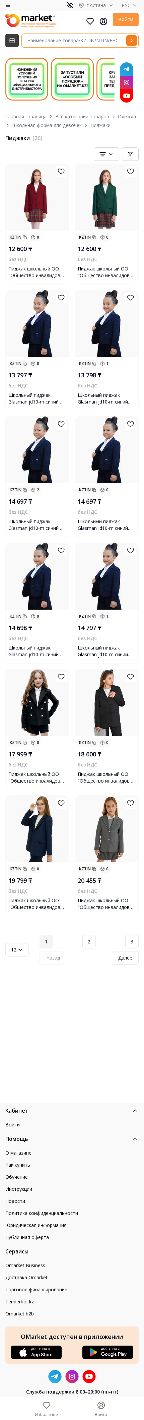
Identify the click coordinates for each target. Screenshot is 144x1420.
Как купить (17, 1165)
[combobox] (106, 154)
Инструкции (18, 1189)
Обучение (16, 1177)
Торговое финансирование (36, 1289)
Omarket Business (25, 1265)
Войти (125, 19)
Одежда (127, 116)
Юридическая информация (36, 1225)
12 (13, 949)
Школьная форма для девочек (47, 125)
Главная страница (26, 116)
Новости (15, 1201)
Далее (125, 957)
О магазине (18, 1153)
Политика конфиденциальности (41, 1213)
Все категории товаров (82, 116)
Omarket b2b (19, 1313)
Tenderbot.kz (19, 1301)
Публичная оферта (27, 1237)
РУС (126, 5)
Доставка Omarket (26, 1277)
